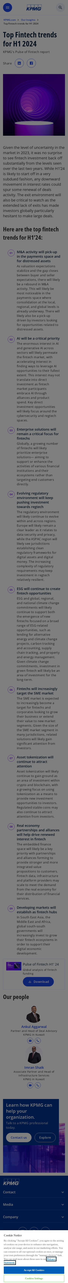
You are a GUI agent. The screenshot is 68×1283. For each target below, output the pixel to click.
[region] (34, 1256)
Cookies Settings (34, 1278)
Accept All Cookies (34, 1270)
